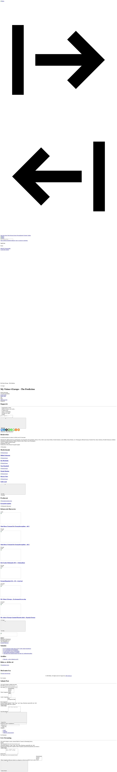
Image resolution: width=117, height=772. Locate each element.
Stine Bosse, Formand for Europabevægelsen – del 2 (15, 544)
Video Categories (4, 692)
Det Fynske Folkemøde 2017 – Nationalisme (13, 562)
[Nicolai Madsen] (4, 468)
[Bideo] (2, 1)
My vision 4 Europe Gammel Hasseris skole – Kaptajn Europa (18, 617)
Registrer (5, 731)
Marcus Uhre (4, 476)
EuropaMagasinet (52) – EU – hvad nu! (12, 581)
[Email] (9, 430)
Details (2, 742)
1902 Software (68, 675)
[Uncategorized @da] (12, 699)
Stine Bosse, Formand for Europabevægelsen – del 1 (15, 526)
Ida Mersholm (4, 460)
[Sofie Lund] (4, 479)
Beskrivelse (3, 753)
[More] (18, 430)
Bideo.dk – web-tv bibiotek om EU (10, 659)
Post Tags (3, 687)
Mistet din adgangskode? (8, 732)
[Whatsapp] (11, 430)
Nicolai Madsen (5, 471)
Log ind (2, 727)
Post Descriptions (4, 711)
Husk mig (4, 726)
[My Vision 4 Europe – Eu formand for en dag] (11, 596)
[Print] (16, 430)
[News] (12, 698)
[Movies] (11, 691)
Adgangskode (3, 725)
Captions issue (5, 410)
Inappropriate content (6, 407)
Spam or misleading (6, 411)
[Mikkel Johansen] (4, 452)
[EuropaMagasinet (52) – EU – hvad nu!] (11, 578)
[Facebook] (2, 430)
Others (3, 414)
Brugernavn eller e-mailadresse (7, 723)
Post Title (3, 685)
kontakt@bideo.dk (4, 642)
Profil (4, 730)
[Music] (9, 693)
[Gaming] (11, 689)
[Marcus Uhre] (4, 473)
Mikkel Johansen (5, 455)
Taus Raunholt (5, 466)
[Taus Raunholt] (4, 463)
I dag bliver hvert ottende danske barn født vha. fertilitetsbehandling (17, 653)
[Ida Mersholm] (4, 458)
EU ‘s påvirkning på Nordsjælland (10, 649)
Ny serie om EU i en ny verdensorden (11, 651)
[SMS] (13, 430)
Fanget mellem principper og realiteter (11, 652)
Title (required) (4, 744)
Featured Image (4, 703)
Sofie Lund (4, 481)
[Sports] (11, 692)
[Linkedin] (4, 430)
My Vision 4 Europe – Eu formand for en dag (13, 599)
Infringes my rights (6, 413)
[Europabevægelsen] (6, 501)
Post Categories (4, 701)
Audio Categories (4, 697)
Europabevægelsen (6, 503)
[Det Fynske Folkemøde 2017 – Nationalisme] (11, 560)
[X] (6, 430)
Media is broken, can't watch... (8, 409)
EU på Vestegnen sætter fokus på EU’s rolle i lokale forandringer (17, 648)
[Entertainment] (11, 688)
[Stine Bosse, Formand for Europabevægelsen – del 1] (11, 523)
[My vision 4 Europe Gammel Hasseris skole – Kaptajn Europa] (11, 614)
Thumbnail (3, 745)
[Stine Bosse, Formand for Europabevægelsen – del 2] (11, 541)
